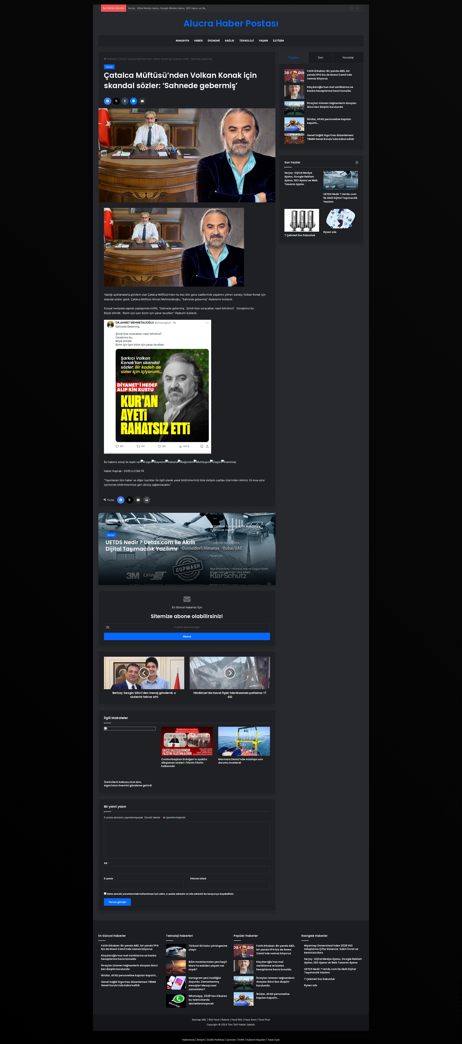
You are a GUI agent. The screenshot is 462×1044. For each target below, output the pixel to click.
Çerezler (231, 1039)
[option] (187, 549)
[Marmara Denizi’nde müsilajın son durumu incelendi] (244, 741)
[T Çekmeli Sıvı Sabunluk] (187, 549)
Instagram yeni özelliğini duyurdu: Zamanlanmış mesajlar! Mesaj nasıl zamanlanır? (205, 983)
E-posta (109, 878)
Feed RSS (237, 1019)
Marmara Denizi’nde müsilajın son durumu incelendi (240, 760)
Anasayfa (182, 40)
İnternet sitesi (198, 878)
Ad (106, 863)
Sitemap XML (199, 1019)
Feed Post (264, 1019)
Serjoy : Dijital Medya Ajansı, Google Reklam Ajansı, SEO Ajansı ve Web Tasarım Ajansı (301, 178)
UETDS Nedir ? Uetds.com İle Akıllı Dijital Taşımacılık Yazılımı (161, 8)
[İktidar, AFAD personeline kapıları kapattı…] (294, 124)
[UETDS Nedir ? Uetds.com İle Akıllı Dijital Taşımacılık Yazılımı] (340, 180)
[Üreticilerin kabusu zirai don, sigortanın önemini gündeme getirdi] (130, 753)
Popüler (294, 57)
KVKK (241, 1039)
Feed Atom (250, 1019)
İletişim (278, 40)
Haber (198, 40)
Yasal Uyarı (274, 1039)
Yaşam (263, 40)
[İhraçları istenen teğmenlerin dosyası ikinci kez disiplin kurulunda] (294, 108)
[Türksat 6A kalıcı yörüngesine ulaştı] (176, 951)
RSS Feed (214, 1019)
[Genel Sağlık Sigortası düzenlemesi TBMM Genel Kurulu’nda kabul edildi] (294, 138)
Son (320, 57)
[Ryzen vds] (340, 218)
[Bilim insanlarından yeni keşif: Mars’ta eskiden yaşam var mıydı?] (176, 967)
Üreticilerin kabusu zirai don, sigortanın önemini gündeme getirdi (128, 783)
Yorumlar (348, 57)
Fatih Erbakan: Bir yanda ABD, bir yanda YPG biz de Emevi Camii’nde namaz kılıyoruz (329, 74)
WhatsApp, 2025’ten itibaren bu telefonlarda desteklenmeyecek (208, 999)
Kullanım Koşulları (255, 1039)
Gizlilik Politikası (215, 1039)
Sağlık (229, 40)
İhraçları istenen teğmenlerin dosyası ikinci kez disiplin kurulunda (331, 105)
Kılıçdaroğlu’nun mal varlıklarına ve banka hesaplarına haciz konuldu (330, 89)
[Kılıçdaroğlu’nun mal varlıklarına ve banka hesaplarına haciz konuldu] (294, 92)
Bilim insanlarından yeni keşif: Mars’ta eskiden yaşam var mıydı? (208, 965)
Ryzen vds (329, 232)
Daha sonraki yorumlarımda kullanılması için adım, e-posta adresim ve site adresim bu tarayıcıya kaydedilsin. (170, 893)
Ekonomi (214, 40)
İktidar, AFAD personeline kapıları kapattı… (273, 996)
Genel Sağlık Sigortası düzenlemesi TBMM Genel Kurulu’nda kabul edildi (330, 137)
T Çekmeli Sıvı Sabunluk (138, 542)
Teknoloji (246, 40)
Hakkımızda (188, 1039)
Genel (122, 58)
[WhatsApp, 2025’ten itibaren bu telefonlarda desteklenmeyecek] (176, 1001)
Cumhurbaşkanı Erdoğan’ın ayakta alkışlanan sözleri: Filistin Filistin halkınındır (184, 762)
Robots (225, 1019)
